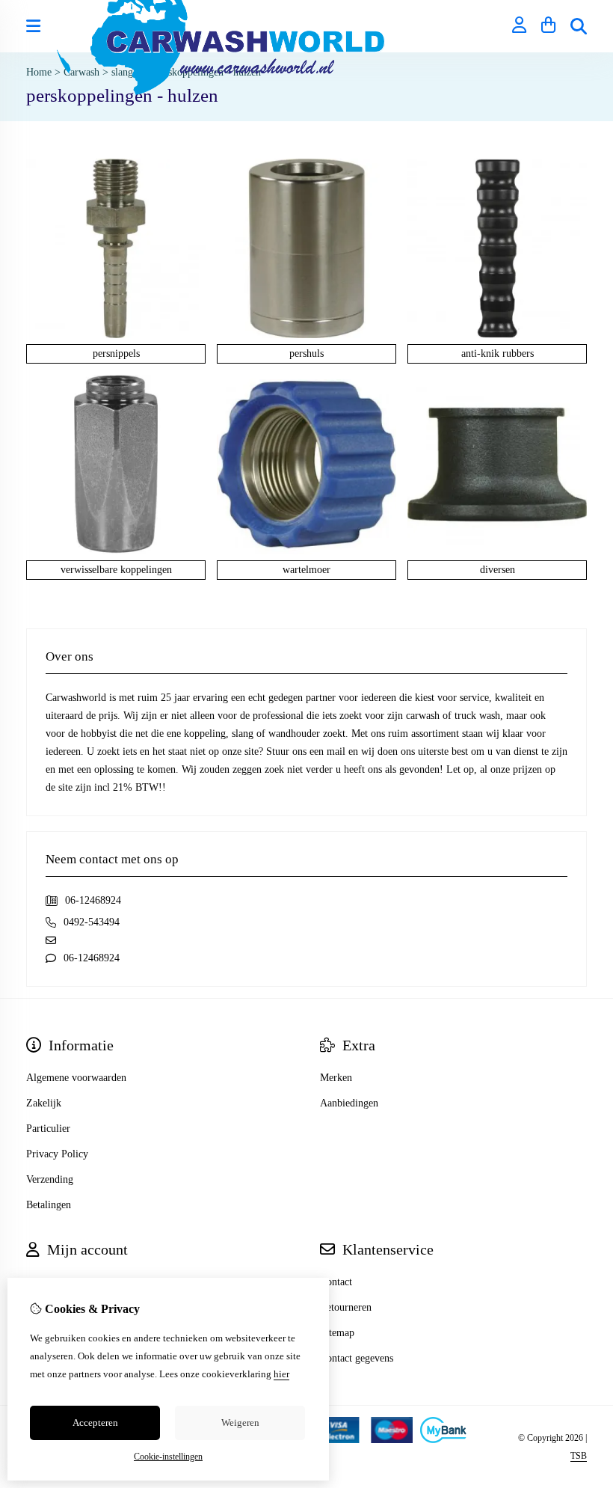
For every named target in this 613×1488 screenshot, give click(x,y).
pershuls (306, 353)
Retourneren (346, 1307)
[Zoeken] (578, 26)
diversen (497, 569)
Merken (336, 1077)
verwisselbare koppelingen (116, 569)
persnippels (116, 353)
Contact (336, 1282)
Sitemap (337, 1332)
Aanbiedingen (349, 1103)
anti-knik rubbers (497, 353)
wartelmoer (306, 569)
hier (281, 1374)
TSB (578, 1456)
